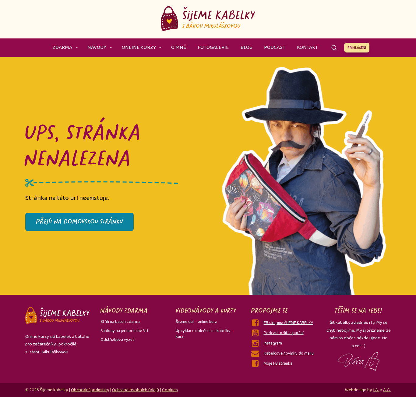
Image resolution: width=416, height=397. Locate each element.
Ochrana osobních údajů (135, 390)
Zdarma (62, 47)
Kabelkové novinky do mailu (289, 353)
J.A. (376, 390)
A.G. (387, 390)
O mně (178, 47)
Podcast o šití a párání (284, 333)
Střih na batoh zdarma (120, 321)
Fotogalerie (213, 47)
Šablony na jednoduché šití (124, 330)
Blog (246, 47)
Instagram (273, 343)
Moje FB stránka (278, 363)
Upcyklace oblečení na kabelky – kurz (205, 333)
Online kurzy (139, 47)
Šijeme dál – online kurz (196, 321)
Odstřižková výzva (117, 339)
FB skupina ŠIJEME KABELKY (288, 323)
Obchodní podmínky (90, 390)
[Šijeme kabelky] (208, 19)
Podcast (274, 47)
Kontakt (307, 47)
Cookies (170, 390)
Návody (96, 47)
